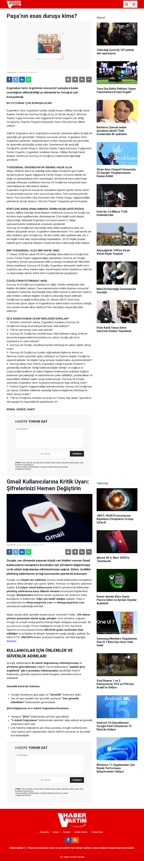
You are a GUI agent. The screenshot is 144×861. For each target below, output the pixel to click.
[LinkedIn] (22, 79)
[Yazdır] (68, 79)
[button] (75, 79)
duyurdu (11, 641)
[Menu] (133, 4)
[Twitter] (16, 79)
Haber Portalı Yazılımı (74, 857)
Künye (56, 832)
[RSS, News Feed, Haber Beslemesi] (75, 840)
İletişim (66, 832)
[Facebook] (9, 79)
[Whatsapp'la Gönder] (28, 79)
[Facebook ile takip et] (68, 840)
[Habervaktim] (14, 4)
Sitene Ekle (97, 832)
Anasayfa (44, 832)
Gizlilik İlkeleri (80, 832)
